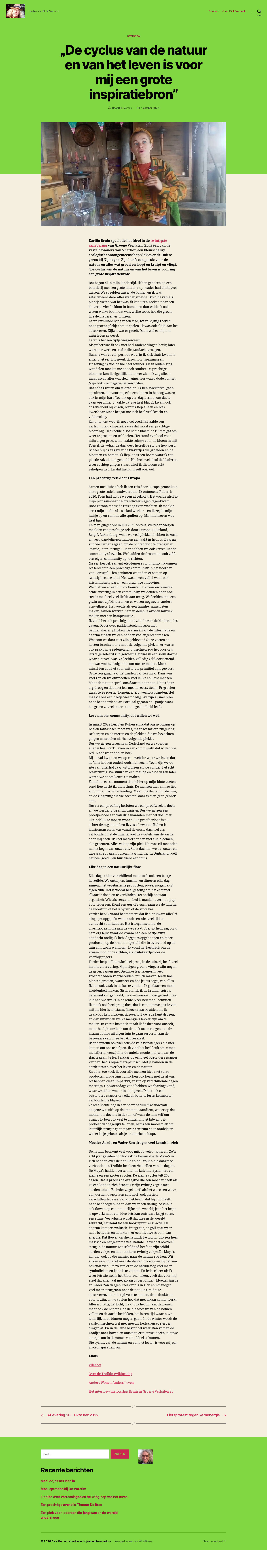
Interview (133, 36)
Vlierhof (95, 1365)
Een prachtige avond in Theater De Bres (71, 1505)
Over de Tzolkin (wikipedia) (110, 1374)
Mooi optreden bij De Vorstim (63, 1489)
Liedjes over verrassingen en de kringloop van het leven (84, 1497)
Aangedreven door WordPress (134, 1541)
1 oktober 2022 (150, 107)
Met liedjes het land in (58, 1481)
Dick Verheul (125, 107)
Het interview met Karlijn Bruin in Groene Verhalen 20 (131, 1391)
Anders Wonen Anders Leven (111, 1383)
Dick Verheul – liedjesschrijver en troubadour (81, 1541)
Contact (214, 11)
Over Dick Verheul (233, 11)
